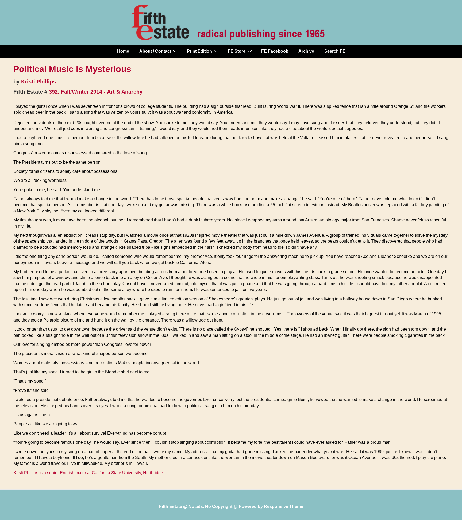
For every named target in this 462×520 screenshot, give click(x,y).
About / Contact (155, 51)
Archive (306, 51)
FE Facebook (274, 51)
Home (123, 51)
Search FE (334, 51)
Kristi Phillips (38, 82)
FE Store (236, 51)
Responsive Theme (283, 506)
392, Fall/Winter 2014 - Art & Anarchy (96, 92)
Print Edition (199, 51)
